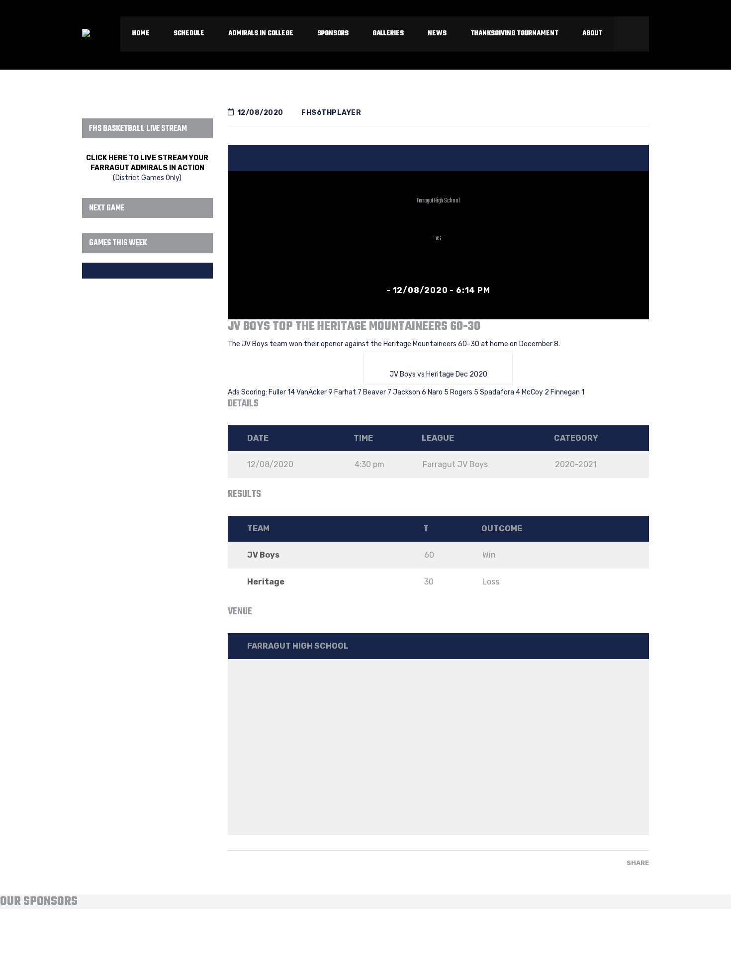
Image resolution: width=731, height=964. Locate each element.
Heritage (265, 581)
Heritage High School (438, 250)
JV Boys (438, 212)
